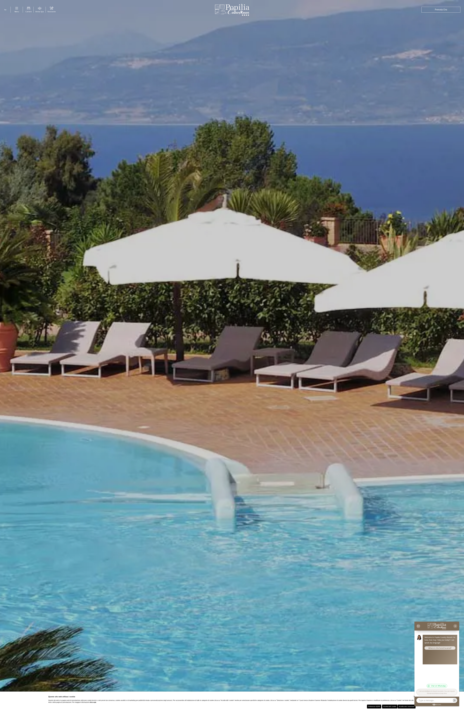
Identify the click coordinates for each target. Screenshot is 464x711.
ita (5, 15)
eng (5, 18)
